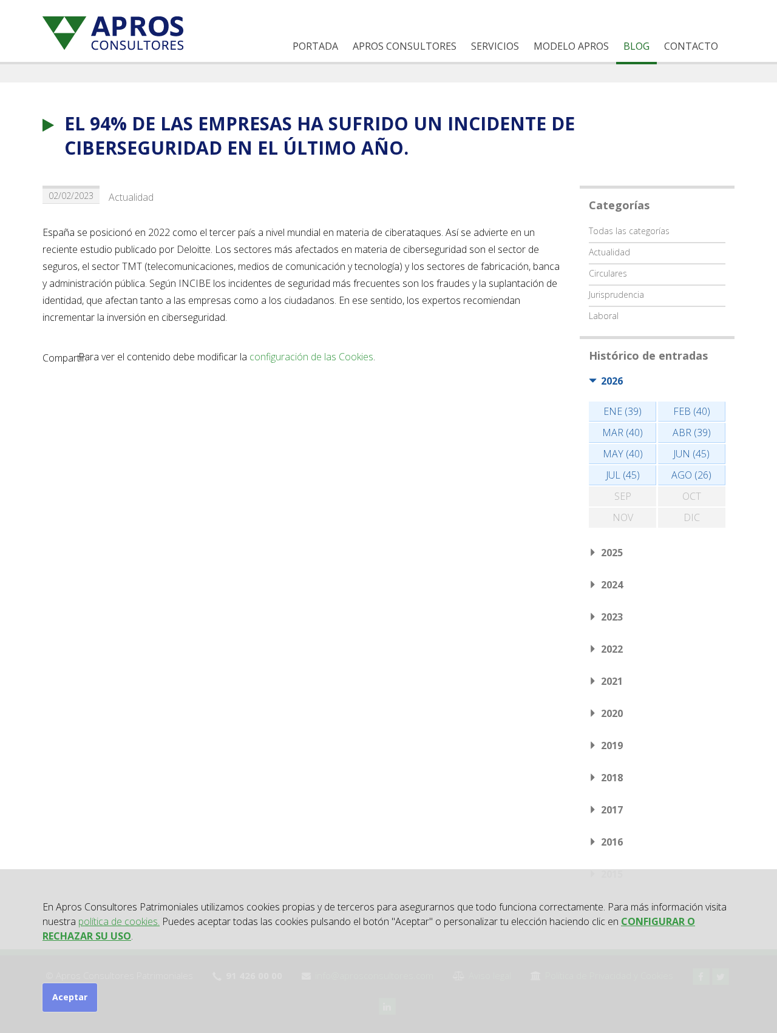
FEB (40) (691, 411)
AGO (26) (691, 475)
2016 (612, 842)
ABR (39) (692, 432)
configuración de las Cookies (311, 356)
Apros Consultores (404, 46)
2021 (612, 681)
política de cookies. (119, 921)
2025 (612, 552)
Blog (636, 46)
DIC (692, 517)
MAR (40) (622, 432)
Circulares (608, 273)
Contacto (691, 46)
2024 (612, 584)
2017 (612, 809)
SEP (622, 496)
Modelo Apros (571, 46)
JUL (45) (623, 475)
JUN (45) (691, 453)
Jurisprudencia (616, 294)
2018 (612, 777)
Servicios (495, 46)
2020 (612, 713)
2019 (612, 745)
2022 (612, 649)
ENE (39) (622, 411)
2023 (612, 617)
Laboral (604, 315)
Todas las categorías (629, 231)
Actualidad (131, 197)
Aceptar (69, 997)
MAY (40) (623, 453)
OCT (691, 496)
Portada (315, 46)
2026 (612, 381)
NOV (622, 517)
